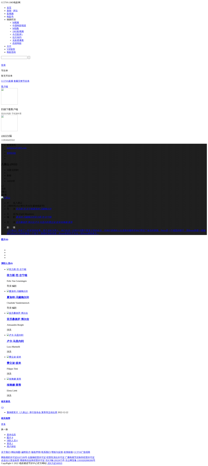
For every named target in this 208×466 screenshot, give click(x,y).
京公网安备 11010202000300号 (80, 460)
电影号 (10, 16)
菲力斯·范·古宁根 (24, 209)
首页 (9, 7)
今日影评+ (17, 34)
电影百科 (11, 52)
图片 (4, 239)
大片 (9, 46)
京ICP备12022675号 (55, 460)
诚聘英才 (25, 452)
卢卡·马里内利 (42, 222)
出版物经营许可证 (37, 457)
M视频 (15, 22)
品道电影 (17, 43)
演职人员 (7, 263)
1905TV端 (6, 136)
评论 (15, 10)
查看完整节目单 (21, 81)
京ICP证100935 (54, 463)
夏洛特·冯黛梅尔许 (42, 209)
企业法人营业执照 (10, 460)
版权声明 (35, 452)
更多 (3, 424)
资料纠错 (11, 153)
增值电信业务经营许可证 (32, 460)
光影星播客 (18, 40)
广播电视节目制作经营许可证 (80, 457)
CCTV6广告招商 (82, 452)
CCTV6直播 (7, 81)
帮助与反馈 (57, 452)
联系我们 (45, 452)
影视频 (10, 13)
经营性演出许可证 (55, 457)
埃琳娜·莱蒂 (66, 222)
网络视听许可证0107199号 (14, 457)
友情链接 (68, 452)
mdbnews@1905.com (16, 148)
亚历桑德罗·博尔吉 (25, 222)
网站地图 (15, 452)
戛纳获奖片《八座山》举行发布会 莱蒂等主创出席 (32, 412)
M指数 (15, 28)
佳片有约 (17, 37)
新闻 (9, 10)
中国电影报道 (19, 25)
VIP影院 (11, 49)
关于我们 (5, 452)
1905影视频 (18, 31)
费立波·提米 (55, 222)
